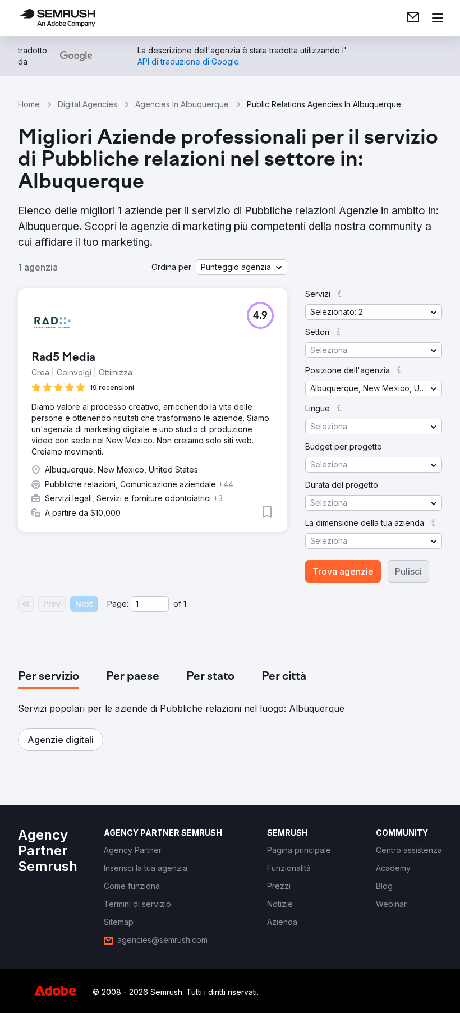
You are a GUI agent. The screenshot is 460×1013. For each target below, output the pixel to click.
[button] (241, 267)
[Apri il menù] (437, 18)
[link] (413, 18)
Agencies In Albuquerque (182, 104)
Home (29, 104)
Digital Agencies (87, 104)
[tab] (48, 677)
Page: (117, 603)
